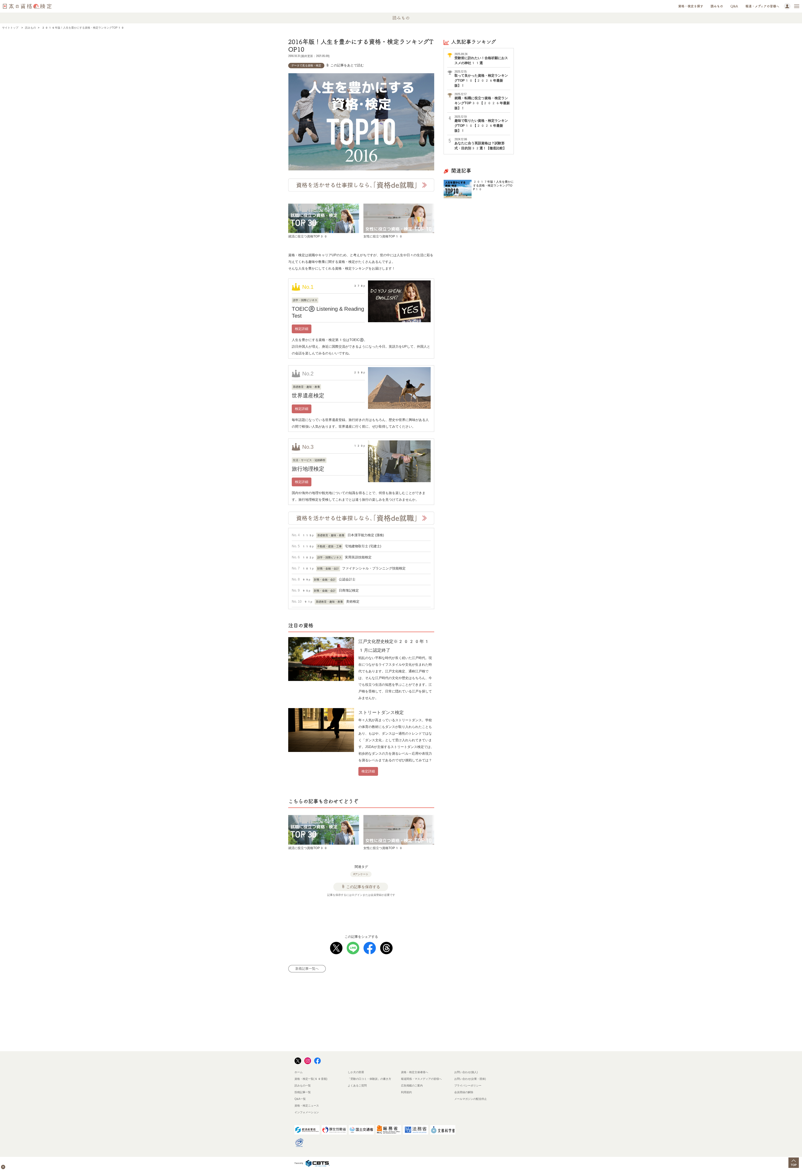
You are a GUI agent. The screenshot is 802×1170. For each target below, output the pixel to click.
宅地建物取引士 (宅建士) (363, 546)
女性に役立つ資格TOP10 (383, 236)
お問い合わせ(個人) (466, 1072)
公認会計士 (347, 579)
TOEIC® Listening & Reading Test (328, 312)
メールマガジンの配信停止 (470, 1098)
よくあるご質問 (357, 1085)
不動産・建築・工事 (329, 546)
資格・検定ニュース (306, 1105)
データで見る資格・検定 (306, 65)
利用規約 (406, 1092)
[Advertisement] (366, 913)
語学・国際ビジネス (305, 300)
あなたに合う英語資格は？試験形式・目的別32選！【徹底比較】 (480, 143)
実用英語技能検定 (358, 557)
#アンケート (360, 874)
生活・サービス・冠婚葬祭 (309, 460)
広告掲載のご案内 (412, 1085)
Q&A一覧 (300, 1098)
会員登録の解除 (463, 1092)
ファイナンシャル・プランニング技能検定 (374, 568)
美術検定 (352, 601)
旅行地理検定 (308, 469)
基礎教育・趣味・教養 (306, 386)
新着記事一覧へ (307, 968)
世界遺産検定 (308, 395)
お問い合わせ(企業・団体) (470, 1078)
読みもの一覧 (302, 1085)
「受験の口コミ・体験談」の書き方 (369, 1078)
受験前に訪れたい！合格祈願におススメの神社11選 (481, 58)
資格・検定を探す (690, 6)
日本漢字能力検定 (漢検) (366, 535)
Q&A (734, 6)
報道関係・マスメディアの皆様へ (421, 1078)
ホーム (298, 1072)
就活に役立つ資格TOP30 (308, 236)
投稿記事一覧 (302, 1092)
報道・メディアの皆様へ (762, 6)
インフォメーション (306, 1112)
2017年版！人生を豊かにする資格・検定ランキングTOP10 (493, 185)
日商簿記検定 (349, 590)
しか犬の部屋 (356, 1072)
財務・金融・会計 (328, 568)
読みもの (717, 6)
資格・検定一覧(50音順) (310, 1078)
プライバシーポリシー (467, 1085)
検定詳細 (301, 329)
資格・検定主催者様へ (414, 1072)
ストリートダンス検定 (381, 712)
